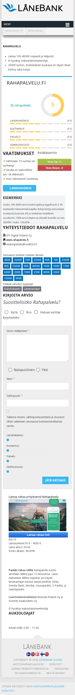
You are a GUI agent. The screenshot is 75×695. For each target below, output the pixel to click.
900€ (19, 278)
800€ (46, 272)
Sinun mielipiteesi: (18, 331)
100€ (46, 266)
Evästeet (55, 664)
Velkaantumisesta (28, 673)
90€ (26, 266)
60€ (47, 259)
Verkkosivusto (15, 466)
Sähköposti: (14, 396)
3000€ (37, 259)
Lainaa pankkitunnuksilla (30, 668)
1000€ (8, 278)
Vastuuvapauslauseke (28, 664)
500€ (56, 266)
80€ (6, 266)
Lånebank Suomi (50, 659)
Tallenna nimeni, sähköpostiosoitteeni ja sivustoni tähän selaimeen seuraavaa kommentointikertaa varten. (35, 421)
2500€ (65, 259)
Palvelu (11, 456)
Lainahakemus (15, 435)
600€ (7, 272)
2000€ (18, 259)
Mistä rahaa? (55, 673)
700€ (27, 272)
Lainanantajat (32, 288)
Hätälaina (61, 668)
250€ (37, 272)
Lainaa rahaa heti (38, 534)
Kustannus (13, 445)
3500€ (16, 266)
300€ (56, 272)
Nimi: (10, 379)
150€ (66, 266)
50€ (27, 259)
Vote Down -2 (54, 167)
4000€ (36, 266)
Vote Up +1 (55, 161)
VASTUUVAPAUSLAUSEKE (48, 686)
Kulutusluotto (12, 288)
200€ (17, 272)
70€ (55, 259)
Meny (7, 24)
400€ (7, 259)
